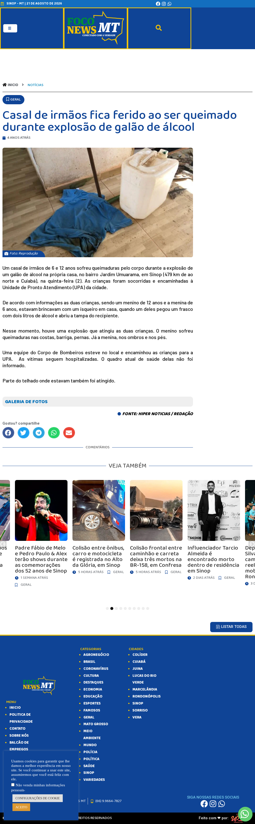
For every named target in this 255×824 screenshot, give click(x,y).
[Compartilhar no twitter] (23, 432)
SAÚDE (89, 766)
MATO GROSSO (95, 724)
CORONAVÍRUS (95, 669)
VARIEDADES (94, 780)
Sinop (137, 703)
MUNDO (90, 745)
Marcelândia (144, 690)
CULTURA (91, 676)
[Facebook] (158, 3)
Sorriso (140, 710)
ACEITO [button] (21, 807)
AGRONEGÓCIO (96, 655)
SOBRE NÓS (19, 736)
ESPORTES (92, 703)
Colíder (139, 655)
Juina (137, 669)
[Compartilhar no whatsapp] (54, 432)
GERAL (88, 717)
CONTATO (17, 729)
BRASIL (89, 662)
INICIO (15, 708)
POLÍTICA (91, 759)
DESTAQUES (93, 683)
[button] (13, 100)
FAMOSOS (91, 710)
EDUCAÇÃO (92, 697)
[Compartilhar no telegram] (39, 432)
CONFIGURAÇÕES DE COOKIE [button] (37, 798)
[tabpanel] (156, 528)
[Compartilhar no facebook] (8, 432)
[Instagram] (164, 3)
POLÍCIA (90, 752)
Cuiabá (138, 662)
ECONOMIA (92, 690)
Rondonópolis (146, 697)
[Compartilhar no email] (69, 432)
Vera (136, 717)
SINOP (88, 773)
